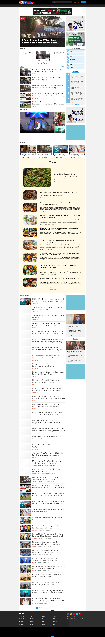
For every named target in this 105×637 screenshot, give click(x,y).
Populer (83, 2)
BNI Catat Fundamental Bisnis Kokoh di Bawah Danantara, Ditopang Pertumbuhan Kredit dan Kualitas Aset (60, 156)
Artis (31, 616)
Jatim (40, 5)
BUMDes (43, 616)
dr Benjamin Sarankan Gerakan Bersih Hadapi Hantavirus (75, 325)
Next (48, 607)
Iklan (54, 618)
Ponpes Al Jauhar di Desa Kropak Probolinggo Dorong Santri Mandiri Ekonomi (48, 373)
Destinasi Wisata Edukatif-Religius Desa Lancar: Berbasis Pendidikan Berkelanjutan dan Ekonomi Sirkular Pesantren (48, 431)
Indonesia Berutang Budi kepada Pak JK (75, 352)
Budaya (63, 5)
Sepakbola (21, 624)
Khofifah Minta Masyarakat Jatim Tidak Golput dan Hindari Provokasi (58, 52)
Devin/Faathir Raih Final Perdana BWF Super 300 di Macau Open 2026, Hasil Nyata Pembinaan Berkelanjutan (47, 415)
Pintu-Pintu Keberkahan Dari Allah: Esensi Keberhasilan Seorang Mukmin (75, 360)
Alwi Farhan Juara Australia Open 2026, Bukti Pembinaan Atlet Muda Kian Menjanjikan (47, 454)
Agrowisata (21, 616)
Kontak (75, 616)
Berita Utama (30, 5)
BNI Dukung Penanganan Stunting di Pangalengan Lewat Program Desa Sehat (46, 422)
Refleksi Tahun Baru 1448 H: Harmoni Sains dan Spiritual (48, 446)
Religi (85, 5)
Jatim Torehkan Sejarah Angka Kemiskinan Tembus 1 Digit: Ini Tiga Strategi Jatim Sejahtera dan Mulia (77, 93)
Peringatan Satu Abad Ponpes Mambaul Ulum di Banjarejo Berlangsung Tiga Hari (48, 365)
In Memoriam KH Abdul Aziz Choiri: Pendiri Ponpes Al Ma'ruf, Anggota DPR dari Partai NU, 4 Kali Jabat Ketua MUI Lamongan (48, 398)
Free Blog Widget (53, 289)
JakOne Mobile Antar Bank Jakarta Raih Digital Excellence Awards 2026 (76, 156)
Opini (43, 621)
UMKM (67, 5)
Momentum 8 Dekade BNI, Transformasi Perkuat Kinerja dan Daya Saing (46, 381)
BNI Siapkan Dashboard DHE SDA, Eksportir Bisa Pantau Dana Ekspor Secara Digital (47, 405)
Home (21, 5)
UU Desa (43, 624)
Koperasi (72, 67)
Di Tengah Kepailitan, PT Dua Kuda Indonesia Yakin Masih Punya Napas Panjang (47, 87)
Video (82, 5)
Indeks (24, 5)
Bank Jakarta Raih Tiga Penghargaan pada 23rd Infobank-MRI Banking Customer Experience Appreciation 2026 (48, 390)
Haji (71, 64)
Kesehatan (77, 5)
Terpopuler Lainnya (75, 104)
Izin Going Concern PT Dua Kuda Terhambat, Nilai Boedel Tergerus (47, 79)
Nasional (72, 5)
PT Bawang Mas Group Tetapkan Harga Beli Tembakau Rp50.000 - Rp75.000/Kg (42, 62)
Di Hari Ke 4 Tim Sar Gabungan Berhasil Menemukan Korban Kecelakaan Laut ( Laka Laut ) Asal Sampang (47, 350)
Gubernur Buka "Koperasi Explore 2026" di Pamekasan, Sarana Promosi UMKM (46, 324)
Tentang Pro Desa (79, 618)
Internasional (22, 619)
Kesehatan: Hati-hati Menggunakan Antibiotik (32, 131)
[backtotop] (52, 611)
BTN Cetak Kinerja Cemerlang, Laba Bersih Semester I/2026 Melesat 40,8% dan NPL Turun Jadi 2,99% (48, 358)
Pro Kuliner (44, 623)
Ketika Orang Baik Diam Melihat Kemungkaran (75, 356)
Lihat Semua (63, 66)
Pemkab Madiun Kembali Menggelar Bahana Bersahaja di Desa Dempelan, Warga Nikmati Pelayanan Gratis (47, 334)
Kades (43, 619)
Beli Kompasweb (70, 616)
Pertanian (54, 5)
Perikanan (55, 621)
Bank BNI (35, 5)
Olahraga (49, 5)
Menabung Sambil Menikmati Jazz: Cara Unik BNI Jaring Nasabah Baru (77, 100)
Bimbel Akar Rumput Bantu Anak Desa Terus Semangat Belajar (47, 438)
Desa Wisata (72, 59)
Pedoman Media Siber (71, 618)
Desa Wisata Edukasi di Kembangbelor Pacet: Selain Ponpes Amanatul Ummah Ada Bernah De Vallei (27, 52)
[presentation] (62, 18)
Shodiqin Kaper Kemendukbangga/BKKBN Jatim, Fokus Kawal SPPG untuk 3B (75, 330)
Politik (59, 5)
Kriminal (55, 619)
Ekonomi (44, 5)
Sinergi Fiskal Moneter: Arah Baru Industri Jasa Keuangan (48, 316)
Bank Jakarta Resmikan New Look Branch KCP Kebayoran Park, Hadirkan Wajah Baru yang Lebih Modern (48, 342)
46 (45, 607)
